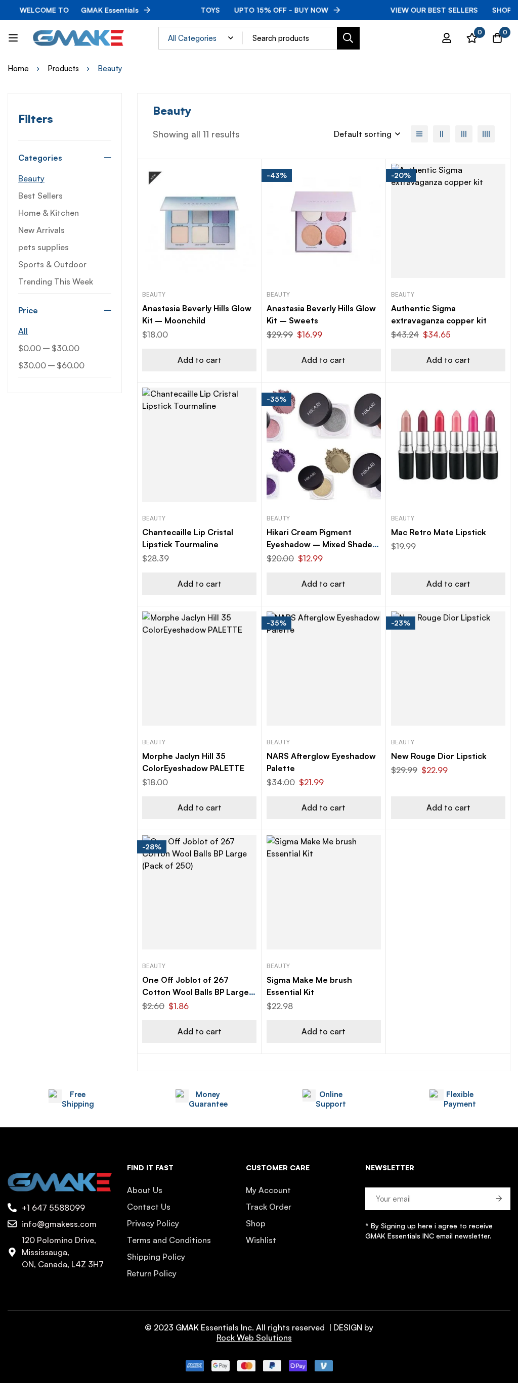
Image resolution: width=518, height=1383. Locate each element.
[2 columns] (441, 133)
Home (18, 68)
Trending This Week (55, 281)
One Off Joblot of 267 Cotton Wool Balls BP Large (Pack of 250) (195, 992)
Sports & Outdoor (52, 264)
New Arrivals (41, 230)
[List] (419, 133)
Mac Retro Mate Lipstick (438, 532)
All (23, 331)
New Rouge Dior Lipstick (439, 756)
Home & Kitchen (48, 213)
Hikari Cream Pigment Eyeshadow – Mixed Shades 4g (321, 544)
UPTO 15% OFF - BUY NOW (253, 10)
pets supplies (43, 247)
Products (63, 68)
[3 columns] (463, 133)
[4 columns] (486, 133)
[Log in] (446, 37)
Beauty (31, 178)
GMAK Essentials (68, 10)
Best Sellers (40, 195)
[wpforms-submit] (499, 1198)
